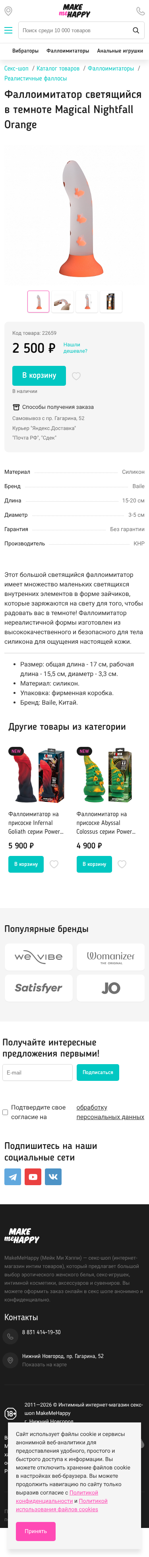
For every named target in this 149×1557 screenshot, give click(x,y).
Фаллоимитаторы (67, 51)
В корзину (39, 376)
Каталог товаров (58, 69)
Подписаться (98, 1072)
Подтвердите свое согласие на (77, 1112)
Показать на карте (44, 1365)
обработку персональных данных (111, 1112)
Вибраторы (25, 51)
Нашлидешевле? (75, 348)
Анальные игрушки (120, 51)
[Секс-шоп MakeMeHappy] (74, 11)
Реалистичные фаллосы (35, 79)
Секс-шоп (16, 69)
